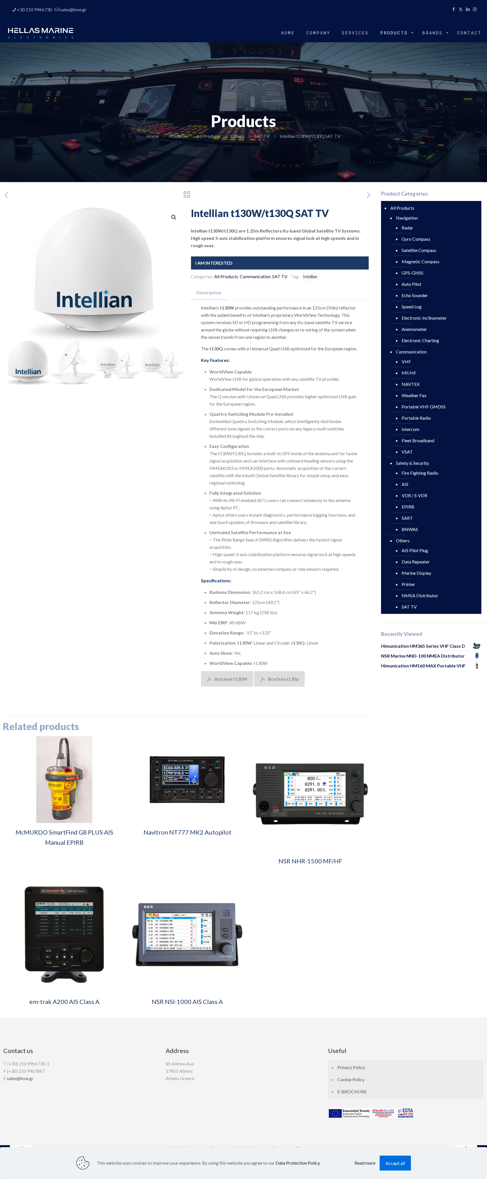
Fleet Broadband (418, 440)
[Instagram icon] (475, 9)
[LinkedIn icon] (468, 9)
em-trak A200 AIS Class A (64, 1001)
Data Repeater (416, 561)
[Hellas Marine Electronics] (41, 32)
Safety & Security (412, 463)
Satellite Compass (419, 250)
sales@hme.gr (73, 9)
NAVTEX (411, 384)
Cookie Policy (350, 1079)
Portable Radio (416, 418)
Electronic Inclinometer (424, 317)
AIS (405, 484)
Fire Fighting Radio (420, 472)
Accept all (395, 1163)
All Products (209, 136)
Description (208, 292)
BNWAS (410, 529)
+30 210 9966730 (34, 9)
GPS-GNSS (412, 272)
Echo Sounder (415, 295)
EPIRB (408, 506)
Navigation (407, 217)
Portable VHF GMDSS (424, 406)
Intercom (410, 429)
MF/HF (409, 372)
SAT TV (262, 136)
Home (153, 136)
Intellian (310, 276)
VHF (406, 361)
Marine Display (416, 573)
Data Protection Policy (298, 1162)
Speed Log (412, 306)
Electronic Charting (420, 340)
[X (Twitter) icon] (461, 9)
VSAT (407, 451)
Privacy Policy (351, 1067)
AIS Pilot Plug (415, 550)
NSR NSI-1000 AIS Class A (187, 1001)
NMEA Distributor (420, 595)
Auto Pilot (411, 284)
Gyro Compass (416, 239)
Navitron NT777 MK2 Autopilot (187, 832)
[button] (174, 217)
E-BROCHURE (352, 1091)
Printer (408, 584)
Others (237, 136)
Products (178, 136)
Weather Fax (414, 395)
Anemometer (414, 329)
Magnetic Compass (420, 261)
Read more (365, 1162)
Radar (407, 227)
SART (407, 518)
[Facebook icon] (453, 9)
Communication (255, 276)
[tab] (209, 293)
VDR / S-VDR (414, 495)
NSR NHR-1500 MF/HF (310, 861)
